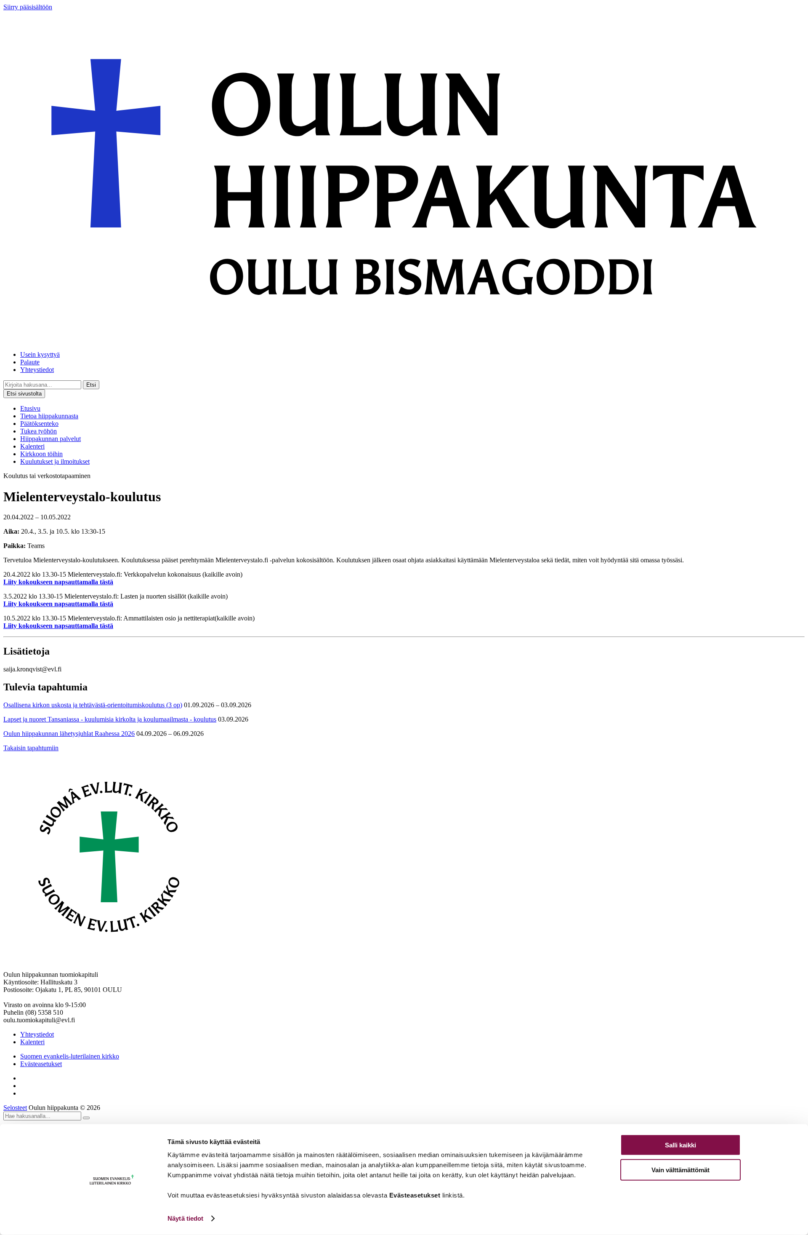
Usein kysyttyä (40, 354)
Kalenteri (32, 446)
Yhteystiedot (37, 369)
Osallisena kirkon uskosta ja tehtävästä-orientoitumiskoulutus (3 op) (92, 704)
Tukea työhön (38, 431)
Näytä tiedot (185, 1218)
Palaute (30, 362)
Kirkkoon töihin (41, 453)
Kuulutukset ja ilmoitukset (55, 461)
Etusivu (30, 408)
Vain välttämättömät (680, 1169)
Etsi (91, 385)
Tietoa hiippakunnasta (49, 416)
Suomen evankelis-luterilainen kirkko (69, 1056)
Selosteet (15, 1107)
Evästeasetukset (41, 1063)
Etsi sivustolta (24, 393)
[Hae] (86, 1118)
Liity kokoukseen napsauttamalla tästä (58, 581)
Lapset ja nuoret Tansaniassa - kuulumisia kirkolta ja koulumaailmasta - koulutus (109, 719)
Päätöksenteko (39, 423)
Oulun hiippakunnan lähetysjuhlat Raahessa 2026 (69, 733)
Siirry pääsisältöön (27, 7)
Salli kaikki (680, 1145)
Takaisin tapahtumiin (30, 747)
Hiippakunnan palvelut (50, 438)
